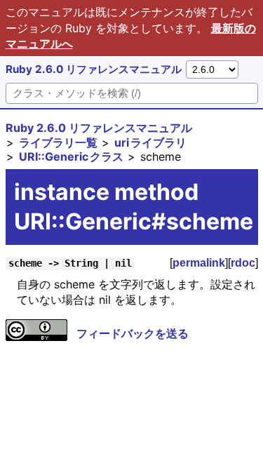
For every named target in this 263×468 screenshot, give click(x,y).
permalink (199, 263)
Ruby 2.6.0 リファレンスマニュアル (94, 69)
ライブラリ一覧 (58, 142)
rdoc (243, 263)
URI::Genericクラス (71, 156)
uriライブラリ (150, 142)
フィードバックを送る (132, 333)
